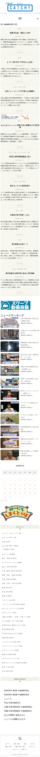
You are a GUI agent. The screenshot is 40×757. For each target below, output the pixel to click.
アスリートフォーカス (10, 646)
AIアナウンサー (8, 650)
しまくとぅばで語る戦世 (11, 604)
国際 (3, 596)
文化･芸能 (6, 579)
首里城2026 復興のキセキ (11, 625)
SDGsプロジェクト (9, 658)
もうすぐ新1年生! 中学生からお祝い (20, 62)
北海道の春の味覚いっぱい (20, 215)
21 (30, 488)
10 (10, 484)
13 (25, 484)
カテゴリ (15, 749)
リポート (5, 600)
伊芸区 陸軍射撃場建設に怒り (20, 156)
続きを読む (20, 52)
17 (10, 488)
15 (35, 484)
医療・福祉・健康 (8, 575)
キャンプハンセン (22, 152)
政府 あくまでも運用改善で (20, 185)
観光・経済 (6, 566)
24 (10, 493)
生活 (3, 541)
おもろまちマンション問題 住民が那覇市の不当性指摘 (20, 126)
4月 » (5, 500)
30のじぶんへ (7, 612)
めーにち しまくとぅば (10, 608)
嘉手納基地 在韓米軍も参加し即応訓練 (20, 273)
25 (15, 493)
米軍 (15, 152)
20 (25, 488)
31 (10, 497)
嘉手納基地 (20, 268)
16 (5, 488)
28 (30, 493)
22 (35, 488)
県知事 (23, 181)
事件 (19, 181)
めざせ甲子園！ (7, 546)
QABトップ (24, 749)
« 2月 (2, 500)
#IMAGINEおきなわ (9, 633)
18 (15, 488)
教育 (3, 587)
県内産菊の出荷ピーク (20, 244)
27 (25, 493)
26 (20, 493)
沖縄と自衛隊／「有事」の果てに (14, 617)
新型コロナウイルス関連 (11, 663)
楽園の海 (5, 637)
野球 (19, 86)
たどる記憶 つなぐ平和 (10, 621)
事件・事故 (6, 558)
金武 (29, 152)
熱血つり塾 (6, 667)
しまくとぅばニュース (10, 533)
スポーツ (5, 554)
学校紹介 (6, 549)
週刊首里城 (6, 629)
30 (5, 497)
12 (20, 484)
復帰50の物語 (7, 654)
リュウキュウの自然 (9, 642)
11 (15, 484)
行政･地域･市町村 (8, 571)
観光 (22, 210)
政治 (3, 592)
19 (20, 488)
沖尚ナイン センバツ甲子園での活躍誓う (20, 91)
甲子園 (23, 86)
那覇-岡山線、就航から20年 (20, 33)
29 (35, 493)
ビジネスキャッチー (9, 562)
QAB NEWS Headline (22, 754)
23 (5, 493)
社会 (3, 671)
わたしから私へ (7, 537)
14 (30, 484)
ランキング (32, 746)
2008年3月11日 (19, 36)
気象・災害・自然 (8, 583)
